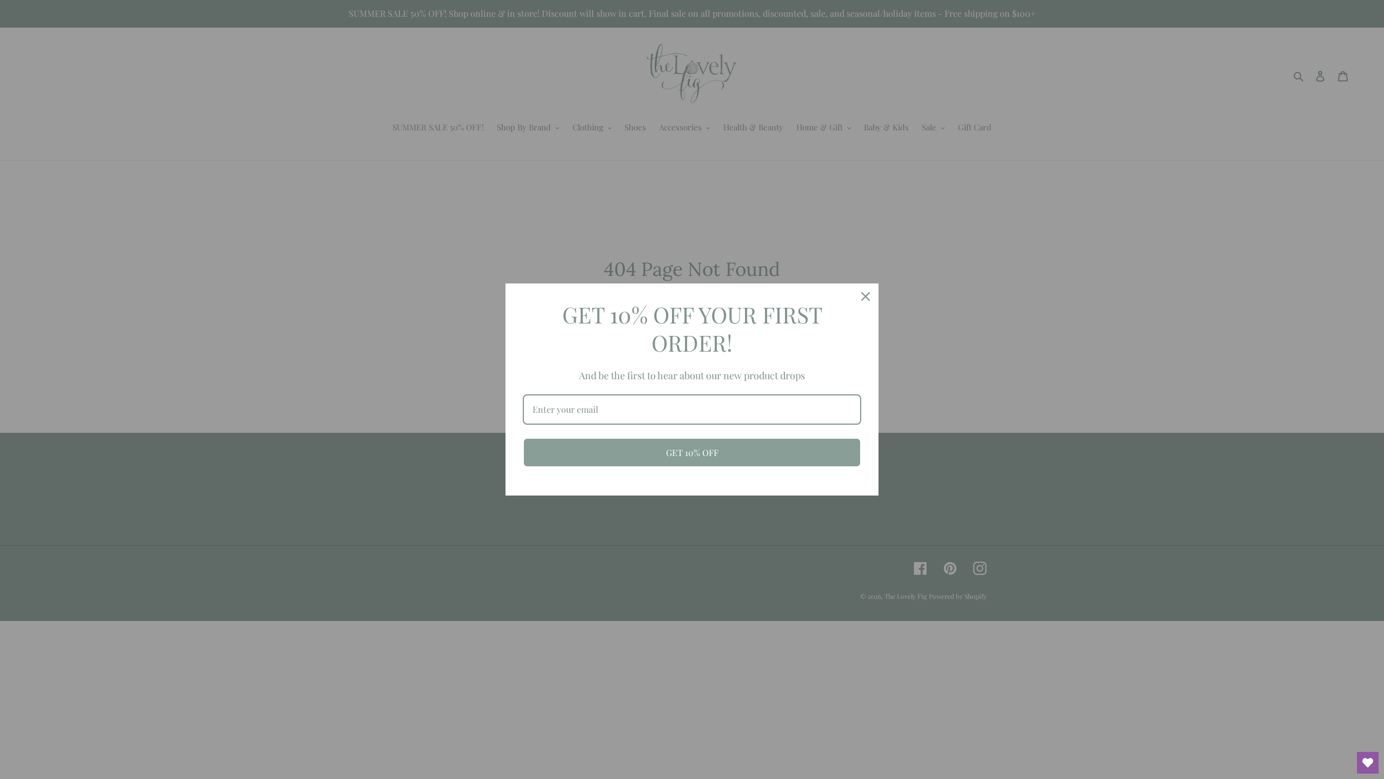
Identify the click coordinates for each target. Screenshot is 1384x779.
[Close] (866, 296)
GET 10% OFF (692, 452)
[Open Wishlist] (1368, 763)
